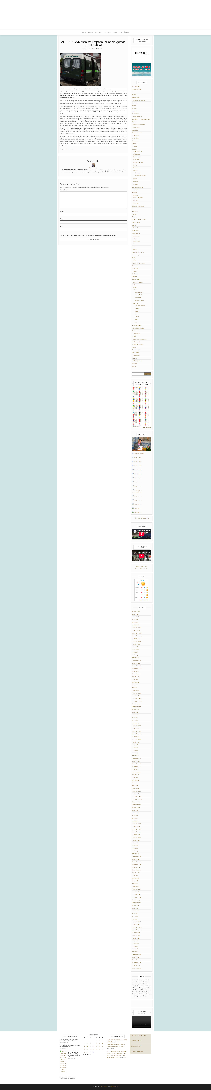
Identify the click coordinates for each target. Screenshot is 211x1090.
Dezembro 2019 (136, 829)
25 (84, 1052)
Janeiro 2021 (135, 794)
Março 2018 (135, 886)
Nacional (134, 266)
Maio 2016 (135, 946)
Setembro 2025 (136, 641)
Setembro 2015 (136, 968)
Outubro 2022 (136, 736)
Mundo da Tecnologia (138, 263)
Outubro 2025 (136, 638)
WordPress (103, 1086)
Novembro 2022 (137, 734)
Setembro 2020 (136, 804)
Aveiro (136, 314)
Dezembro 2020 (137, 796)
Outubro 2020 (136, 802)
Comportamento (137, 133)
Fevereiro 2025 (136, 660)
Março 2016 (135, 951)
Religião (134, 336)
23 (99, 1049)
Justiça (134, 238)
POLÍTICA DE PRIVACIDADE (138, 1035)
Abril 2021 (135, 785)
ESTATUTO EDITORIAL (94, 32)
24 (67, 1042)
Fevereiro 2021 (136, 791)
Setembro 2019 (136, 837)
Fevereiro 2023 (136, 726)
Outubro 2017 (136, 900)
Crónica (134, 146)
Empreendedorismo (138, 206)
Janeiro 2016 (136, 957)
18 (84, 1049)
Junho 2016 (135, 943)
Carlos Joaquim (99, 49)
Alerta (134, 94)
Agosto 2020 (136, 807)
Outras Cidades (139, 300)
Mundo (134, 257)
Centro (137, 316)
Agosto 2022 (136, 742)
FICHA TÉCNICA (124, 32)
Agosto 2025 (136, 644)
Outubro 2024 (136, 671)
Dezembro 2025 (136, 633)
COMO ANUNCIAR (136, 1040)
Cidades (135, 290)
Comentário (64, 190)
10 (102, 1043)
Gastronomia (136, 222)
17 (67, 1048)
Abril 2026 (135, 622)
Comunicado (136, 135)
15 (96, 1046)
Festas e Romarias (138, 162)
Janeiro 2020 (136, 826)
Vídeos (134, 366)
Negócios (135, 268)
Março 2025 (135, 657)
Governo (134, 225)
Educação (135, 195)
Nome (62, 211)
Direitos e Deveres (137, 187)
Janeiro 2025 (136, 663)
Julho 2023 (135, 712)
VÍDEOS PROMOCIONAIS (142, 518)
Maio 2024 (135, 685)
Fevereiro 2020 (136, 824)
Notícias (134, 271)
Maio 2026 (135, 619)
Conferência (135, 138)
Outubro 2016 (136, 932)
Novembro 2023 (137, 701)
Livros (135, 165)
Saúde (134, 347)
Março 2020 (135, 821)
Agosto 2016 (136, 938)
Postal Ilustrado (136, 325)
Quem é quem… (136, 333)
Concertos (138, 173)
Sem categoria (69, 149)
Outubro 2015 (136, 965)
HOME (84, 32)
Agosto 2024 (136, 676)
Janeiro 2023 (136, 728)
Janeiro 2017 (135, 924)
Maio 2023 (135, 717)
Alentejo (137, 308)
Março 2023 (135, 723)
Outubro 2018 (136, 867)
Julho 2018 (135, 875)
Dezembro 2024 (137, 666)
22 (96, 1049)
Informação (135, 228)
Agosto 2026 (136, 611)
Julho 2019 (135, 843)
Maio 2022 (135, 750)
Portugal (134, 287)
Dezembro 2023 (136, 698)
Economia (135, 190)
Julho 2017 (135, 908)
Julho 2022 (135, 745)
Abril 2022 (135, 753)
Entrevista (135, 211)
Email (62, 219)
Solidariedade (136, 355)
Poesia (135, 178)
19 (87, 1049)
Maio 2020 (135, 815)
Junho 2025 (135, 649)
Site (61, 226)
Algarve (137, 311)
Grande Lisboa (139, 292)
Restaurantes (136, 342)
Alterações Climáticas (138, 100)
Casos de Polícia (137, 116)
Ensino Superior (138, 197)
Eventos (134, 217)
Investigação (136, 233)
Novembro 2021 (136, 766)
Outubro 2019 (136, 834)
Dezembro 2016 (136, 927)
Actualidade (135, 86)
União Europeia (136, 361)
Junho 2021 (135, 780)
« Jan (84, 1054)
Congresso (135, 141)
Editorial (134, 192)
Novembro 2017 (136, 897)
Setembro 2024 (136, 674)
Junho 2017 (135, 911)
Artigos (134, 111)
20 (90, 1049)
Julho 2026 (135, 614)
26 (87, 1052)
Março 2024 (135, 690)
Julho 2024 (135, 679)
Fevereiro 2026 (136, 627)
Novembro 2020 (137, 799)
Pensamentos (136, 279)
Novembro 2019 (137, 832)
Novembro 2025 (137, 636)
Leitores (134, 249)
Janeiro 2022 (136, 761)
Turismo (134, 358)
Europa (134, 214)
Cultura (134, 149)
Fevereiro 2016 (136, 954)
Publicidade (135, 331)
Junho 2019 (135, 845)
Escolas (135, 200)
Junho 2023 (135, 715)
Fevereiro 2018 (136, 889)
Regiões (135, 303)
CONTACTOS (107, 32)
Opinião (134, 276)
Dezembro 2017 (136, 894)
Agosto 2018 (135, 873)
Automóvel (135, 114)
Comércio (135, 130)
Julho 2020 (135, 810)
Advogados (136, 241)
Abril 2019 (135, 851)
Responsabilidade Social (139, 339)
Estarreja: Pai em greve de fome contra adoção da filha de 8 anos (70, 1040)
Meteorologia (136, 255)
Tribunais (136, 244)
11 (84, 1046)
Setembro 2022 (136, 739)
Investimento (136, 236)
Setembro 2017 (136, 902)
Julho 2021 (135, 777)
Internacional (136, 230)
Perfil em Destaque (137, 282)
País (134, 260)
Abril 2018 (135, 883)
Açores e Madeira (140, 305)
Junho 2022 (135, 747)
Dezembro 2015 (136, 960)
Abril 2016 (135, 949)
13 (74, 1058)
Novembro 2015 (136, 962)
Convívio (134, 143)
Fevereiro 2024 (136, 693)
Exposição (136, 159)
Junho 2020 (135, 813)
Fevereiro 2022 (136, 758)
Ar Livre (134, 108)
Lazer (133, 247)
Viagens (134, 363)
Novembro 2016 (137, 930)
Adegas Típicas (136, 89)
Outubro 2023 (136, 704)
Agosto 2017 (135, 905)
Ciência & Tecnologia (138, 124)
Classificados (136, 127)
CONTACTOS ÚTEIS (136, 1046)
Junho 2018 (135, 878)
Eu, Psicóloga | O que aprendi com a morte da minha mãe (70, 1045)
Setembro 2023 (136, 706)
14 (93, 1046)
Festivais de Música (140, 175)
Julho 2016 (135, 941)
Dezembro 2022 (136, 731)
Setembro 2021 (136, 772)
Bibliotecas (136, 154)
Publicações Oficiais (138, 328)
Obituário (135, 274)
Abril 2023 (135, 720)
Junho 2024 (135, 682)
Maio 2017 (135, 913)
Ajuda (134, 92)
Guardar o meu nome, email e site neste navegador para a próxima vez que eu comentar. (88, 235)
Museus (135, 168)
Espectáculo (137, 157)
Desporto (135, 181)
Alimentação (136, 97)
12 (87, 1046)
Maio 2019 (135, 848)
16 (99, 1046)
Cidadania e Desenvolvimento (141, 119)
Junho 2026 (135, 617)
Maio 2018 (135, 881)
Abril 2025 (135, 655)
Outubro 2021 (136, 769)
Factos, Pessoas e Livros (139, 219)
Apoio (134, 105)
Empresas (135, 209)
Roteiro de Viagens (137, 344)
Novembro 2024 (137, 668)
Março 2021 (135, 788)
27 (90, 1052)
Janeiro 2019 (136, 859)
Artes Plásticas (137, 151)
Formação (136, 203)
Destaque (135, 184)
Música (135, 170)
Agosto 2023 (136, 709)
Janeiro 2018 (135, 892)
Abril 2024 (135, 687)
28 (93, 1052)
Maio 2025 (135, 652)
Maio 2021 (135, 783)
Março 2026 (135, 625)
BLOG (115, 32)
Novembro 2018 (136, 864)
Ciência (134, 122)
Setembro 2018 (136, 870)
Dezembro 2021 (136, 764)
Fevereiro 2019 (136, 856)
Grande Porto (139, 295)
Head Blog (114, 1086)
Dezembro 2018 (136, 862)
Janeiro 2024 (136, 696)
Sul (135, 322)
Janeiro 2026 (136, 630)
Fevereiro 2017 (136, 922)
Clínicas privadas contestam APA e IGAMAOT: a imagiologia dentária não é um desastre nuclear (74, 1054)
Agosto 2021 (135, 775)
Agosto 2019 (136, 840)
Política (134, 285)
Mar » (89, 1054)
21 (93, 1049)
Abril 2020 (135, 818)
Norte (136, 319)
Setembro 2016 (136, 935)
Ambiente (135, 103)
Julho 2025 (135, 647)
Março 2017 (135, 919)
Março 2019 (135, 853)
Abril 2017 (135, 916)
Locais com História (138, 252)
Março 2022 (135, 755)
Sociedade (135, 352)
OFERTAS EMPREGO (137, 1051)
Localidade (138, 297)
